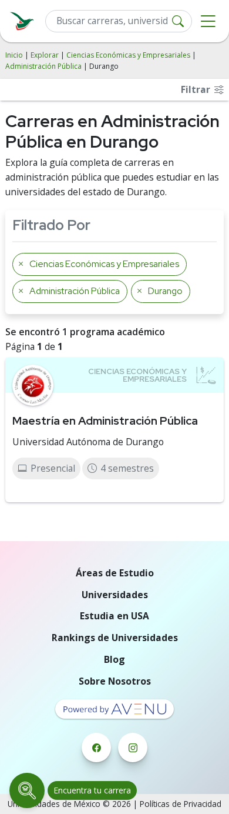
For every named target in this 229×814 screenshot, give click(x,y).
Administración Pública (43, 66)
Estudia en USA (114, 615)
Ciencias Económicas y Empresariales (128, 55)
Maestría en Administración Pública (105, 420)
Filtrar (197, 89)
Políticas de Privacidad (180, 803)
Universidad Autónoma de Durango (88, 441)
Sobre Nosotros (115, 681)
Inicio (14, 55)
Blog (114, 659)
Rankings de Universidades (115, 637)
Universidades (115, 594)
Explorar (45, 55)
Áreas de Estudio (115, 572)
